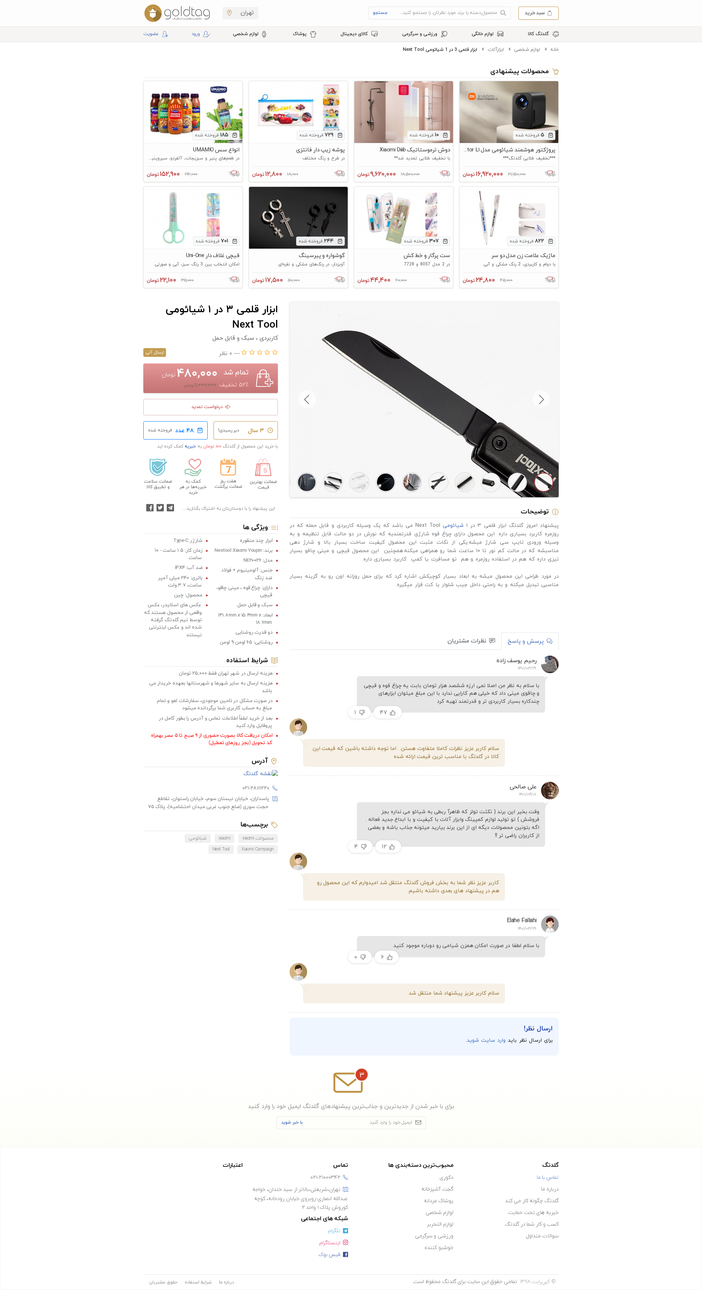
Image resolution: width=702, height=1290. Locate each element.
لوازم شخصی (246, 34)
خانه (554, 49)
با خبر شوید (292, 1122)
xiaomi (224, 838)
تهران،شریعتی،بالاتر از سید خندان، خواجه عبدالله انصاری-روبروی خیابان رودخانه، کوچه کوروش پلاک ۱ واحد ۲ (300, 1198)
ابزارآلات (495, 49)
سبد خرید (535, 12)
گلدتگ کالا (539, 34)
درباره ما (550, 1189)
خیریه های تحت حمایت (533, 1212)
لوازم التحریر (440, 1224)
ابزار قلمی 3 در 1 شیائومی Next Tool (440, 49)
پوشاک (300, 34)
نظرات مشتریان (467, 641)
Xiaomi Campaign (257, 849)
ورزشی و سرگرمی (420, 34)
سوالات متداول (542, 1236)
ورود (196, 34)
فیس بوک (329, 1254)
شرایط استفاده (198, 1282)
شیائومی (453, 525)
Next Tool (221, 849)
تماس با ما (548, 1177)
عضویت (151, 34)
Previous (541, 399)
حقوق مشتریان (163, 1282)
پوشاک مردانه (438, 1200)
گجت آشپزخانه (437, 1189)
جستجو (380, 13)
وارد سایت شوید (486, 1040)
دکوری (446, 1177)
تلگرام (334, 1230)
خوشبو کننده (438, 1247)
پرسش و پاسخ (525, 641)
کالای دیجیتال (355, 34)
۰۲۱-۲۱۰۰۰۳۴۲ (325, 1177)
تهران (246, 13)
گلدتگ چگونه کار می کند (532, 1200)
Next (307, 399)
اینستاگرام (329, 1243)
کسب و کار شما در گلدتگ (532, 1224)
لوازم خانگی (483, 34)
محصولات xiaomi (258, 838)
